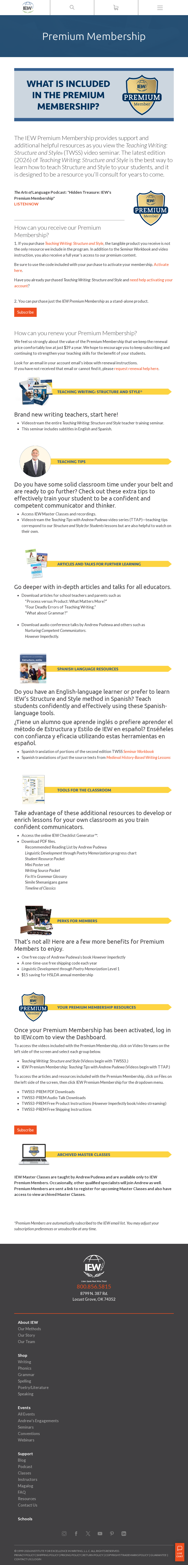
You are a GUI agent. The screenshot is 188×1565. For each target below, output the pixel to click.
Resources (27, 1498)
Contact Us (27, 1505)
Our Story (26, 1335)
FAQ (22, 1492)
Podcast (25, 1466)
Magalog (25, 1485)
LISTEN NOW (26, 204)
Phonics (24, 1368)
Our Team (26, 1341)
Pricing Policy (71, 1555)
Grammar (26, 1374)
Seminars (26, 1427)
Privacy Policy (24, 1555)
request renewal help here (136, 368)
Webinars (26, 1440)
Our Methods (29, 1328)
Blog (22, 1460)
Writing (24, 1361)
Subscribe (25, 312)
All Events (26, 1414)
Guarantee (158, 1555)
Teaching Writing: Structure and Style (74, 243)
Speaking (25, 1393)
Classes (24, 1473)
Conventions (29, 1433)
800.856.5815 (94, 1286)
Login (37, 1559)
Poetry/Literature (33, 1387)
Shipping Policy (48, 1555)
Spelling (24, 1381)
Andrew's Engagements (38, 1420)
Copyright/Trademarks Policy (127, 1555)
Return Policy (93, 1555)
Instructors (27, 1479)
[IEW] (28, 7)
